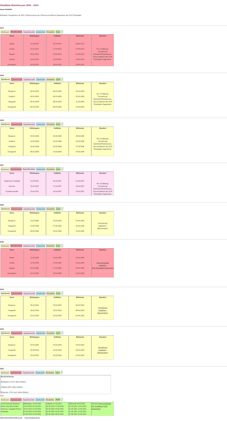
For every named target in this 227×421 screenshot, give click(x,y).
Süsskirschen (16, 79)
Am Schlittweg (97, 406)
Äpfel (58, 32)
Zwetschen (41, 32)
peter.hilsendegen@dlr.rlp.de (11, 418)
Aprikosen (5, 32)
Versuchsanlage (105, 404)
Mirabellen (51, 32)
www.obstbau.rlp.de (32, 418)
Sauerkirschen (29, 32)
